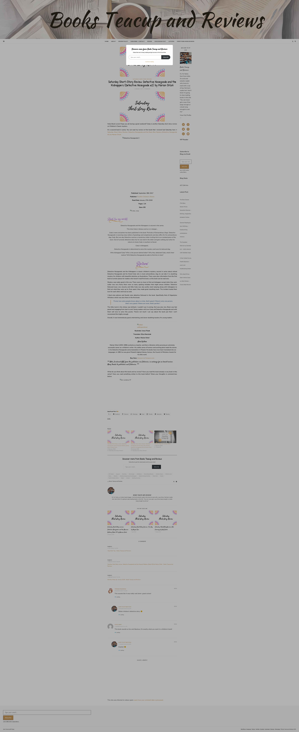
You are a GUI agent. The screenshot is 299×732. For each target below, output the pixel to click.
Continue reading (149, 61)
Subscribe (165, 57)
